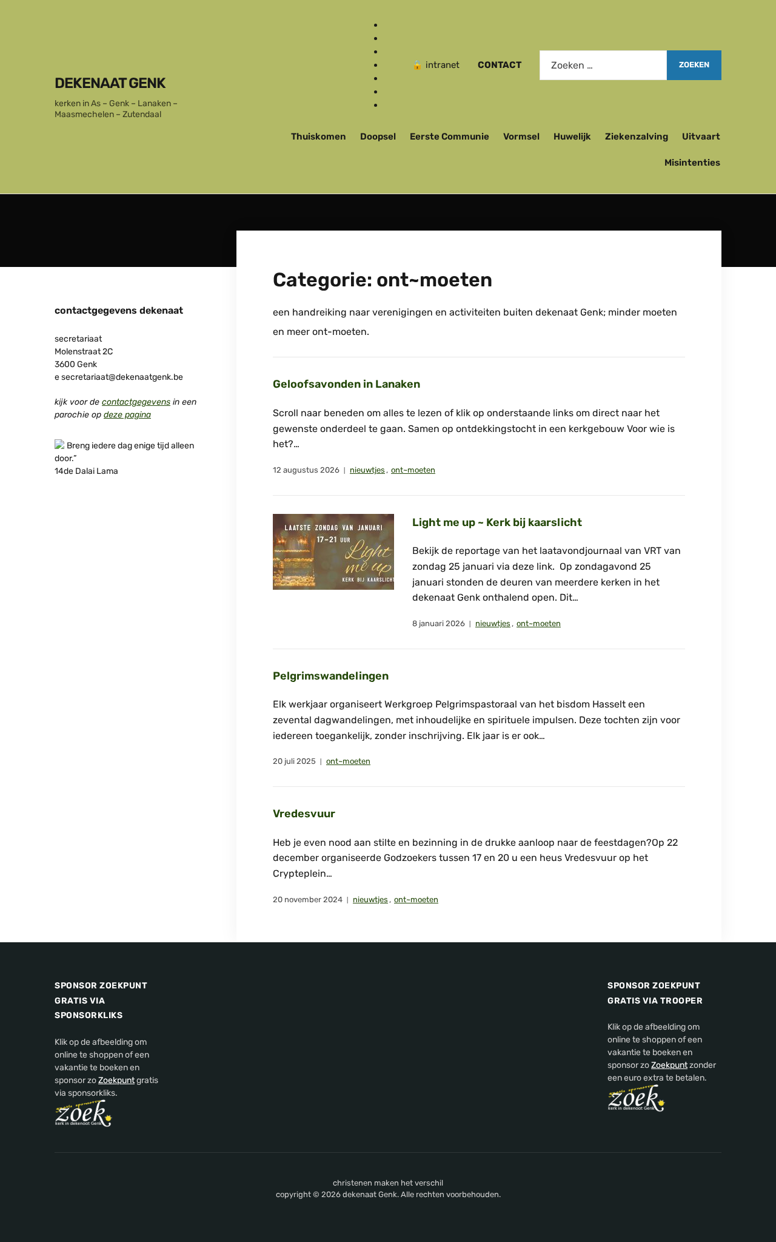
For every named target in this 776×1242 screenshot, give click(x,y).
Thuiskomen (318, 136)
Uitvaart (701, 136)
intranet (443, 64)
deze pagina (127, 415)
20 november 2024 (308, 899)
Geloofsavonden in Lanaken (346, 384)
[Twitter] (388, 51)
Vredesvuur (304, 813)
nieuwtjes (367, 469)
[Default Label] (388, 64)
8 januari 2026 (438, 623)
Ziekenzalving (636, 136)
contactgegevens (136, 402)
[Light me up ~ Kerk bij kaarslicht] (333, 551)
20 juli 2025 (294, 761)
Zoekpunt (116, 1080)
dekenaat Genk (110, 83)
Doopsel (378, 136)
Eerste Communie (449, 136)
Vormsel (521, 136)
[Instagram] (388, 38)
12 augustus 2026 (306, 469)
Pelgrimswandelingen (331, 676)
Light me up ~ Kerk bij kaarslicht (497, 522)
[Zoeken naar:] (603, 65)
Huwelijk (572, 136)
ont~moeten (413, 469)
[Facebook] (388, 24)
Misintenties (692, 162)
